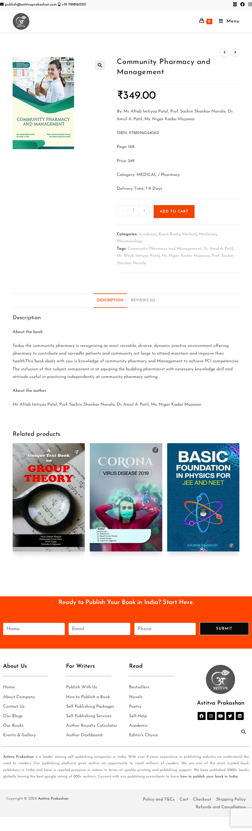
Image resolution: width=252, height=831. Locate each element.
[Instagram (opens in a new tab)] (249, 5)
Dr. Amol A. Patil (218, 249)
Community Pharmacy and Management (164, 249)
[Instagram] (211, 716)
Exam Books (169, 234)
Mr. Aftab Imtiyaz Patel (138, 256)
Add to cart (174, 211)
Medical (189, 234)
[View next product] (235, 53)
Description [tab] (110, 300)
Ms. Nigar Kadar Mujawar (186, 256)
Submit (224, 628)
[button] (100, 65)
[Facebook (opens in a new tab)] (242, 5)
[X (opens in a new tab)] (234, 5)
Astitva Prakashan (18, 757)
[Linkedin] (240, 716)
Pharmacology (130, 241)
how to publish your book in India (209, 776)
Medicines (208, 234)
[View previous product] (224, 53)
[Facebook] (202, 716)
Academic (147, 234)
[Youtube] (221, 716)
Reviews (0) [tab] (143, 300)
